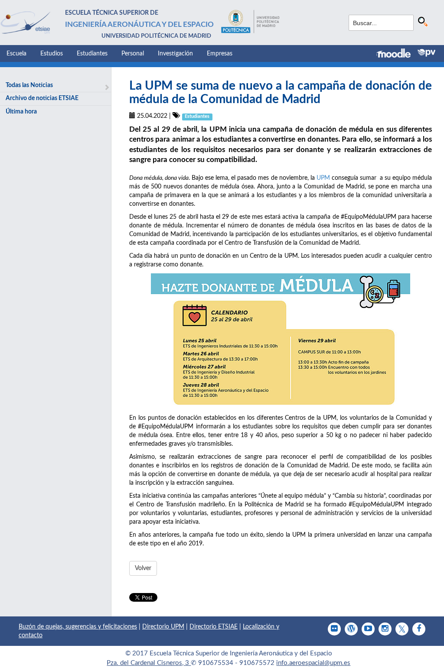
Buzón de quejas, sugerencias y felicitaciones (78, 627)
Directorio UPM (163, 627)
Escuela (16, 54)
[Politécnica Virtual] (426, 53)
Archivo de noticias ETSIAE (42, 98)
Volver (143, 568)
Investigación (175, 54)
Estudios (51, 54)
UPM (324, 178)
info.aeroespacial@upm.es (313, 663)
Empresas (219, 54)
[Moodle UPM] (397, 54)
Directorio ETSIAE (213, 627)
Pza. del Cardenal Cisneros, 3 (149, 663)
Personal (132, 54)
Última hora (21, 112)
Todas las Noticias (29, 85)
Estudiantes (92, 54)
